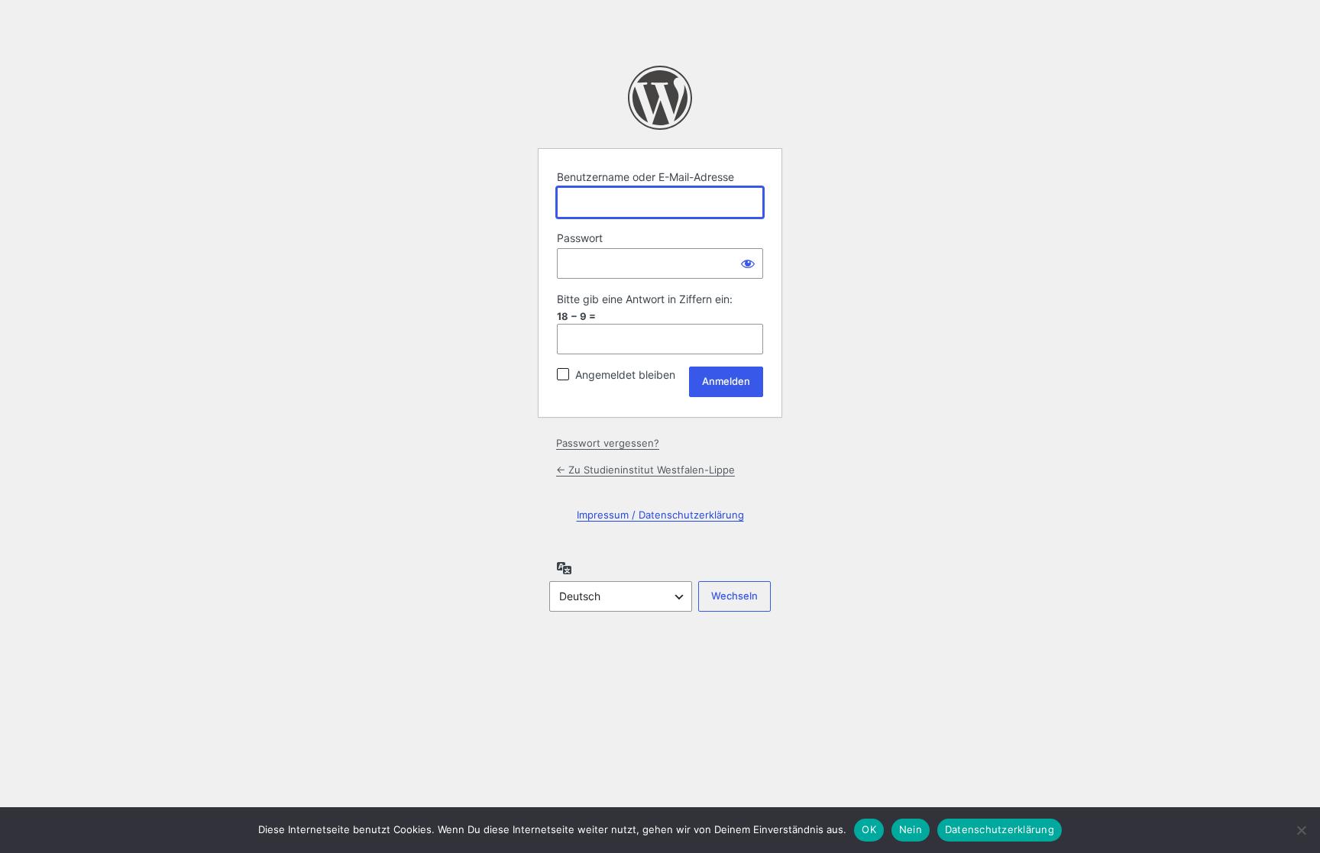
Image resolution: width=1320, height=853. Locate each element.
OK (869, 829)
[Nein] (1301, 830)
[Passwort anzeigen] (748, 263)
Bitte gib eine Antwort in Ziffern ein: (645, 298)
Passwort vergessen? (607, 443)
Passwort (580, 237)
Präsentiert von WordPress (660, 98)
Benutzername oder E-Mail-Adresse (645, 176)
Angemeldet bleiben (625, 374)
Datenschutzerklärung (999, 829)
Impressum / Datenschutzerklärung (660, 515)
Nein (910, 829)
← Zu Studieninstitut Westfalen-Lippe (645, 470)
